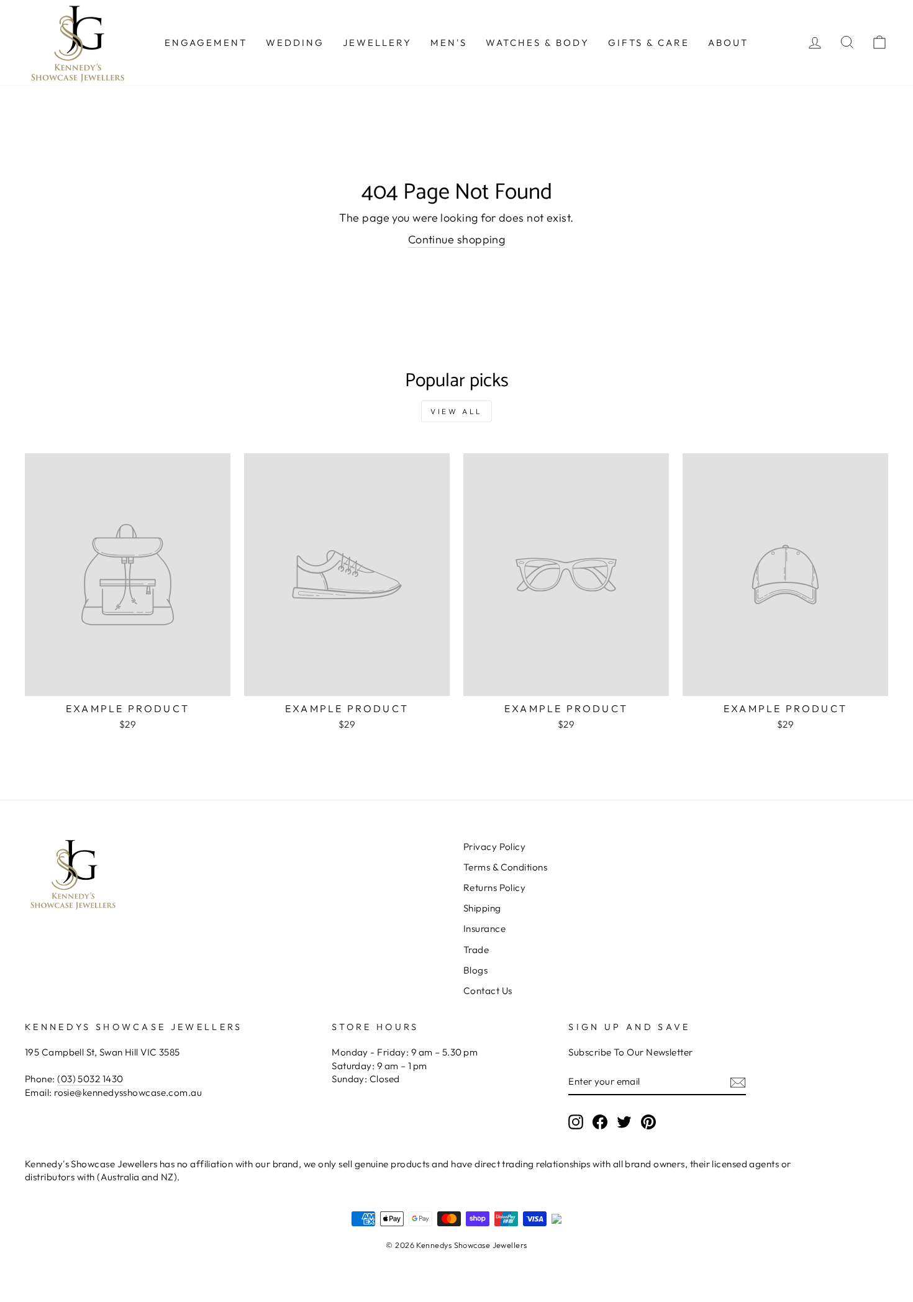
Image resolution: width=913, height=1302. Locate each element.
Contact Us (487, 991)
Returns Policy (494, 887)
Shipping (482, 908)
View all (456, 411)
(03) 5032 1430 (90, 1079)
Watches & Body (537, 42)
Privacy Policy (494, 846)
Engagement (206, 42)
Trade (476, 950)
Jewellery (377, 42)
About (728, 42)
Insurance (484, 928)
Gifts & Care (648, 42)
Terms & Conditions (505, 867)
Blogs (475, 970)
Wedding (295, 42)
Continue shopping (457, 239)
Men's (448, 42)
